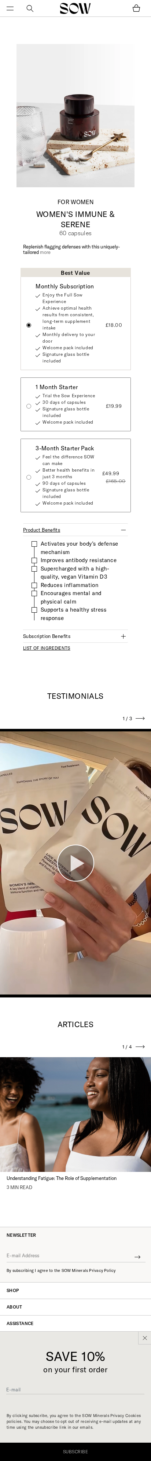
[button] (15, 8)
